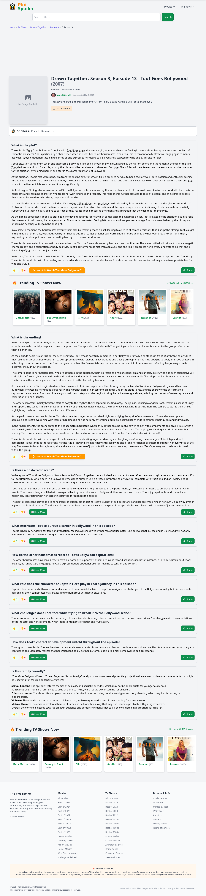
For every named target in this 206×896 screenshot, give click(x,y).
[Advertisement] (103, 52)
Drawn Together (38, 27)
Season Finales (112, 857)
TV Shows (186, 6)
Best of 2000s (64, 823)
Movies (168, 6)
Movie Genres (160, 798)
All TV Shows (111, 798)
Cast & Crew (62, 108)
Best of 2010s (64, 819)
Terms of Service (161, 827)
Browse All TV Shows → (180, 283)
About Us (157, 815)
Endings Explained (67, 857)
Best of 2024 (64, 806)
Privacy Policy (159, 823)
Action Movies (65, 844)
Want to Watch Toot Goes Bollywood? (59, 270)
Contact (157, 819)
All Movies (63, 798)
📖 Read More (38, 512)
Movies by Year (160, 806)
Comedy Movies (66, 840)
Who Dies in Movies (68, 853)
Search (168, 17)
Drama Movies (65, 836)
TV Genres (158, 802)
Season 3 (54, 27)
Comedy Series (112, 840)
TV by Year (158, 811)
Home (12, 27)
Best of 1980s (64, 832)
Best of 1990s (64, 827)
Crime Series (111, 848)
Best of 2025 (64, 802)
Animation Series (114, 844)
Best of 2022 (64, 815)
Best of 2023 (64, 811)
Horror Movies (65, 848)
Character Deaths (114, 853)
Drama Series (112, 836)
